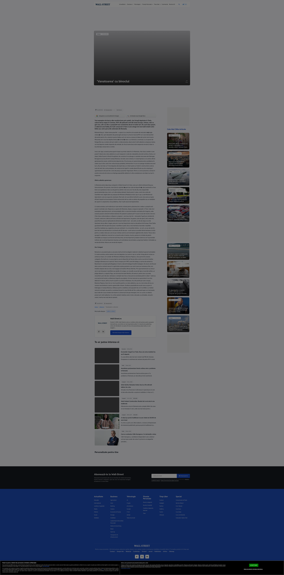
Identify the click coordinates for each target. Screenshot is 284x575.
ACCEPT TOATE (253, 565)
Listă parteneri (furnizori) (125, 568)
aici (102, 569)
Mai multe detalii (46, 566)
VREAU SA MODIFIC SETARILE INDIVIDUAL (253, 569)
